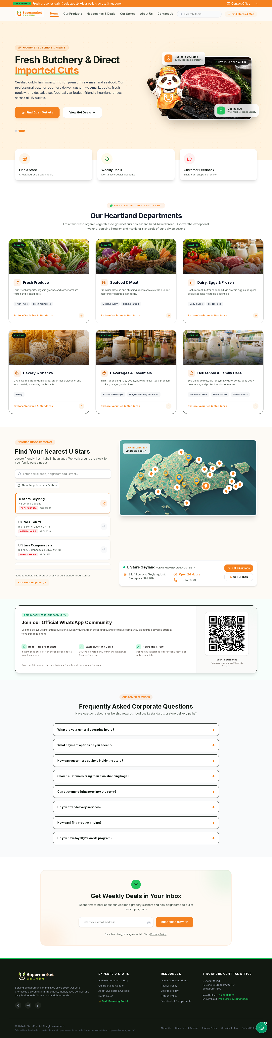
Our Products (72, 13)
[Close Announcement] (257, 3)
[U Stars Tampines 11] (236, 486)
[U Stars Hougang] (210, 475)
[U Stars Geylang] (206, 486)
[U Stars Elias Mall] (233, 474)
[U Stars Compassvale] (212, 469)
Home (54, 13)
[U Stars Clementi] (158, 492)
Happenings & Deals (101, 13)
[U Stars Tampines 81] (232, 481)
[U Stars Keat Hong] (151, 474)
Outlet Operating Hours (174, 980)
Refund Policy (169, 995)
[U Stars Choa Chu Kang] (155, 469)
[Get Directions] (104, 503)
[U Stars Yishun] (199, 460)
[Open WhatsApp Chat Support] (261, 1027)
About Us (146, 13)
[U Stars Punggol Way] (219, 463)
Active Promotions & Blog (113, 980)
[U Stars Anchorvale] (204, 469)
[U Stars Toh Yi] (177, 487)
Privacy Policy (158, 934)
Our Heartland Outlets (111, 985)
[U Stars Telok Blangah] (187, 503)
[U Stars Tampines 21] (240, 484)
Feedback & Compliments (176, 1001)
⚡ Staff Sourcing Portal (113, 1001)
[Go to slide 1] (16, 131)
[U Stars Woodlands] (181, 452)
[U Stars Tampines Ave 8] (229, 488)
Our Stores (127, 13)
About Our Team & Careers (114, 990)
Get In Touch (105, 995)
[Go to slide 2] (22, 131)
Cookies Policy (170, 990)
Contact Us (165, 13)
